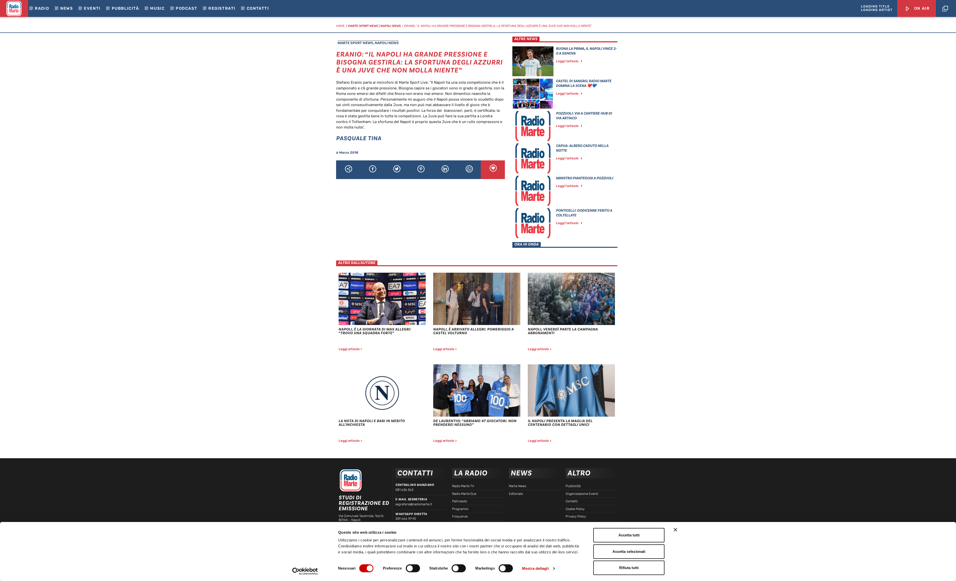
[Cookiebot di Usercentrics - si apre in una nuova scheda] (305, 571)
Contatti (258, 8)
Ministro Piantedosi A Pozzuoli (584, 178)
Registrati (222, 8)
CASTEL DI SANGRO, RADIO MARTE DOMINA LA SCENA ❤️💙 (583, 83)
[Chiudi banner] (675, 529)
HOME (340, 26)
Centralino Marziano (414, 485)
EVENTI (92, 8)
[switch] (413, 568)
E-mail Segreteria (411, 499)
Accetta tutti (629, 535)
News (66, 8)
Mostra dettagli (535, 568)
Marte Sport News (363, 26)
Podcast (186, 8)
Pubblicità (125, 8)
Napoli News (390, 26)
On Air (921, 8)
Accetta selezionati (628, 551)
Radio (42, 8)
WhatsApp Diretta (411, 514)
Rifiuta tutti (629, 568)
